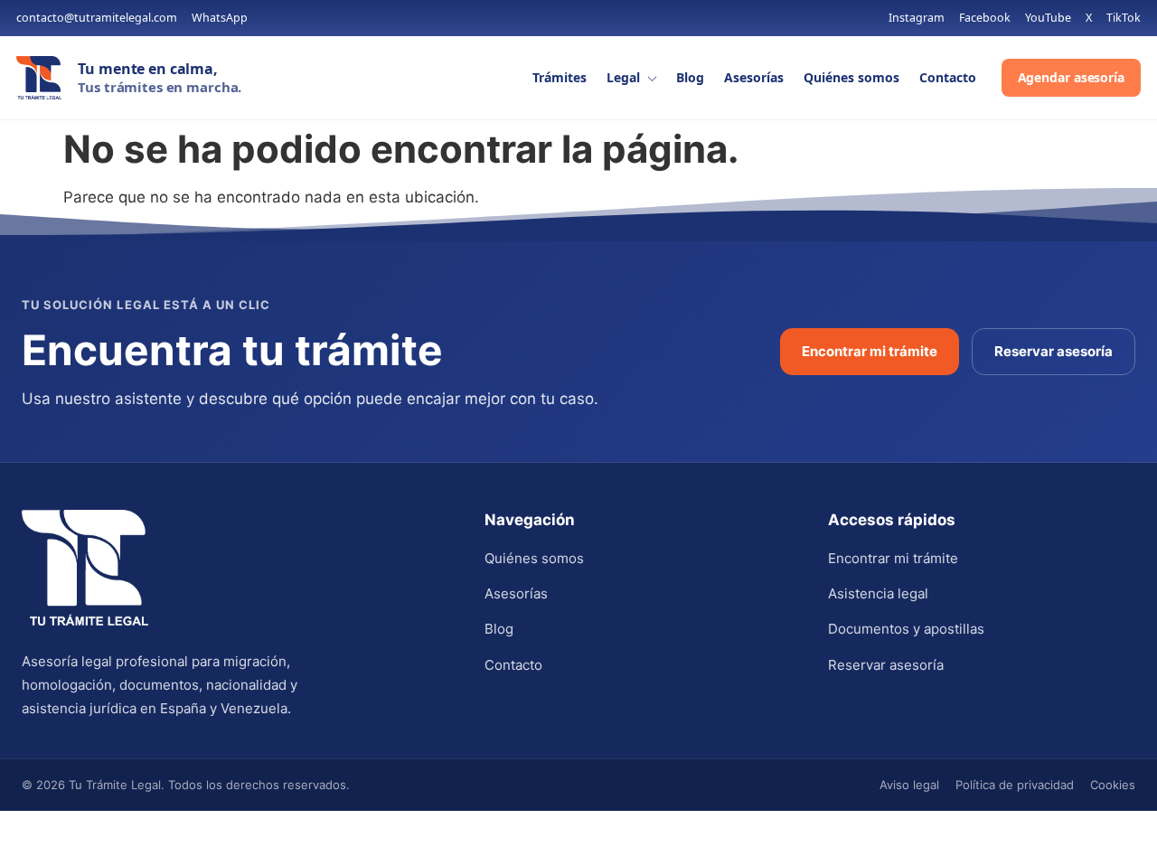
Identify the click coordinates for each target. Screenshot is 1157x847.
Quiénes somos (851, 77)
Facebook (985, 18)
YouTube (1048, 18)
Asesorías (754, 77)
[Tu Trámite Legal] (85, 568)
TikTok (1123, 18)
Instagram (917, 18)
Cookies (1112, 784)
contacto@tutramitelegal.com (96, 18)
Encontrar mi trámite (869, 351)
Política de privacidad (1014, 784)
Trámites (559, 77)
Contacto (947, 77)
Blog (690, 77)
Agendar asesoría (1071, 77)
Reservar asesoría (1053, 351)
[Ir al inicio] (38, 77)
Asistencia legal (878, 593)
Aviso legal (909, 784)
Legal (623, 77)
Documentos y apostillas (906, 628)
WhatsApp (220, 18)
